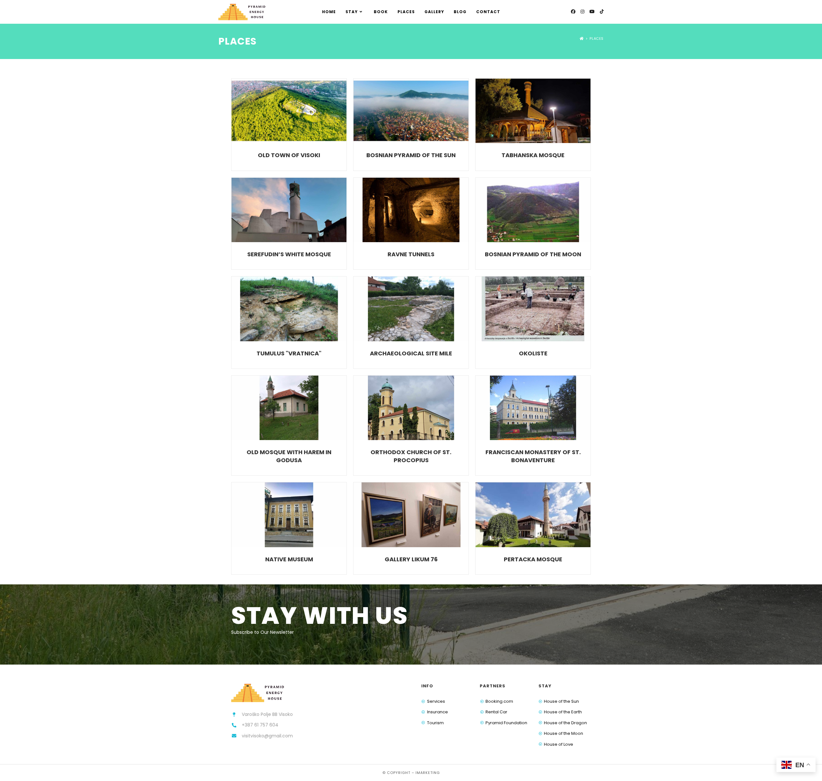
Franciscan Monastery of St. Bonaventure (533, 456)
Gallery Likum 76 (411, 559)
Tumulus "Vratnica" (289, 353)
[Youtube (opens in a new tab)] (592, 11)
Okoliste (533, 353)
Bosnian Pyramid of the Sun (411, 155)
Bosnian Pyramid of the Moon (533, 254)
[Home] (582, 38)
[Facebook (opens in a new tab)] (573, 11)
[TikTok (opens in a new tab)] (601, 11)
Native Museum (289, 559)
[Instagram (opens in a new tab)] (582, 11)
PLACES (597, 38)
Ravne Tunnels (411, 254)
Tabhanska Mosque (533, 155)
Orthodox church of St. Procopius (411, 456)
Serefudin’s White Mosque (289, 254)
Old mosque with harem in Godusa (289, 456)
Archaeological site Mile (411, 353)
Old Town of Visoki (289, 155)
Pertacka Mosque (533, 559)
